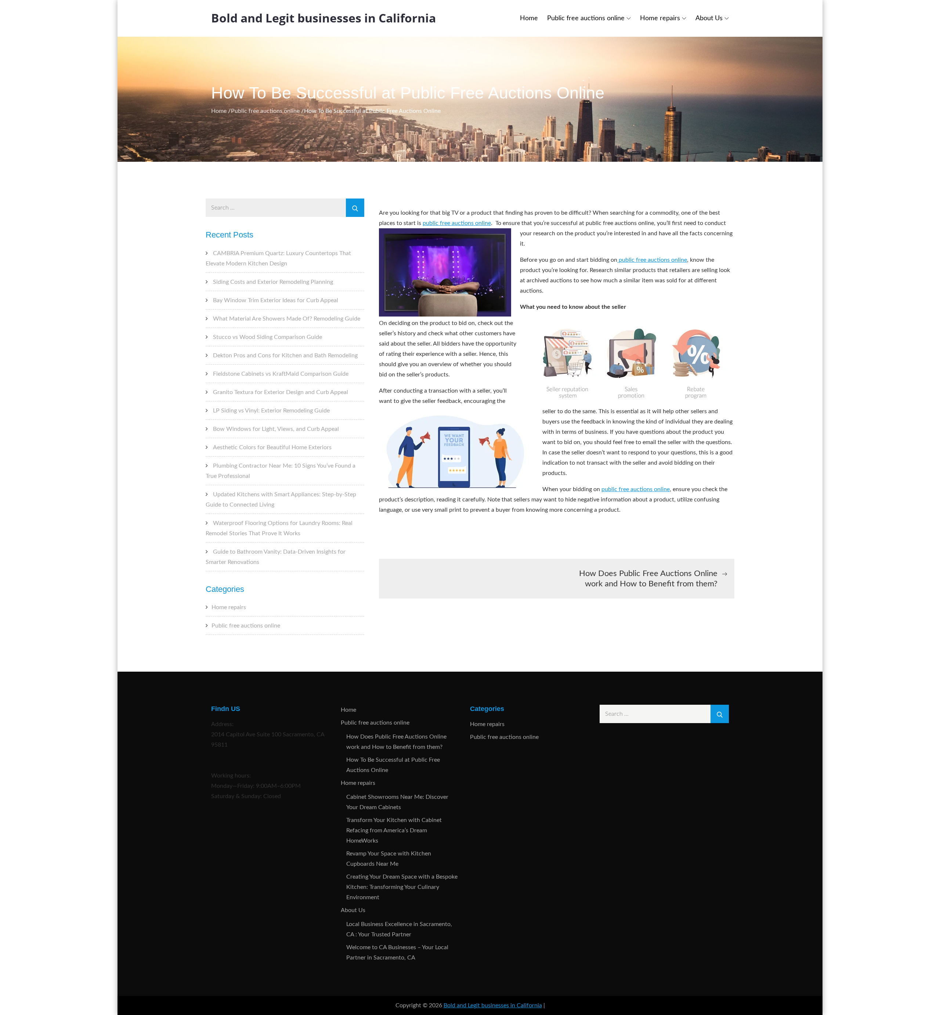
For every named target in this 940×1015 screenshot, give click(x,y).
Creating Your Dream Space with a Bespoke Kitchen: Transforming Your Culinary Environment (402, 887)
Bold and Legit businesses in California (323, 18)
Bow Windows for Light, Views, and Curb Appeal (276, 429)
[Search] (355, 208)
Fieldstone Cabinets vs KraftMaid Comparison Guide (280, 374)
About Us (709, 18)
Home (529, 18)
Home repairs (660, 18)
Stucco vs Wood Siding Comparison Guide (267, 337)
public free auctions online (457, 223)
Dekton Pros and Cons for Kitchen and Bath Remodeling (285, 355)
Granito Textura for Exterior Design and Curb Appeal (280, 392)
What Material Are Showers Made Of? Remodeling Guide (286, 319)
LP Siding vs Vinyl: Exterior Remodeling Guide (271, 411)
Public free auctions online (586, 18)
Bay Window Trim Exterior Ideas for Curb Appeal (275, 300)
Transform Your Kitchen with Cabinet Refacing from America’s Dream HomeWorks (394, 830)
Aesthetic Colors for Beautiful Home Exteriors (272, 447)
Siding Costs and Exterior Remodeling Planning (273, 282)
